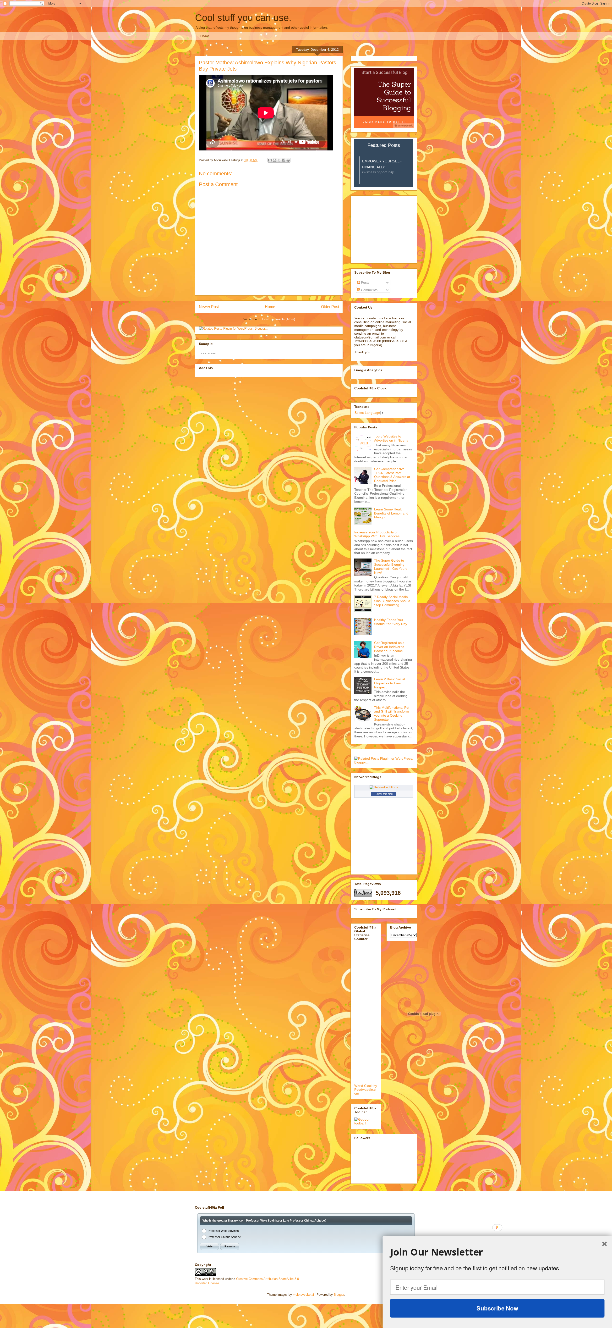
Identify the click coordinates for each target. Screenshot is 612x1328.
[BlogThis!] (274, 160)
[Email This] (270, 160)
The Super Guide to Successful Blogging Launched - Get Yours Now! (390, 566)
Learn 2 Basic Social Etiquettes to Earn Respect (389, 683)
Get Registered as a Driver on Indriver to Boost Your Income (389, 647)
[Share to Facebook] (283, 160)
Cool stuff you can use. (243, 17)
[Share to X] (279, 160)
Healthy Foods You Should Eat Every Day (390, 622)
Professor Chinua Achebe (224, 1237)
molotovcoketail (304, 1294)
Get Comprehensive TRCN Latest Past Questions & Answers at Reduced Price (392, 475)
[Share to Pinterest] (288, 160)
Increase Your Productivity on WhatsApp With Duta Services (376, 534)
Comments (368, 290)
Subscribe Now (497, 1308)
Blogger (339, 1294)
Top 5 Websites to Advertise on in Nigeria (391, 438)
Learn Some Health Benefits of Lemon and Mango (391, 513)
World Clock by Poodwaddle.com (365, 1089)
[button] (497, 1252)
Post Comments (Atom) (278, 319)
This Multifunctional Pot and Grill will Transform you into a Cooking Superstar (391, 713)
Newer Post (209, 307)
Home (205, 36)
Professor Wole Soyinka (223, 1231)
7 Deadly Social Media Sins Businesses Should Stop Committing (392, 601)
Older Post (330, 307)
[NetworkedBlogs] (384, 787)
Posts (364, 282)
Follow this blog (384, 793)
